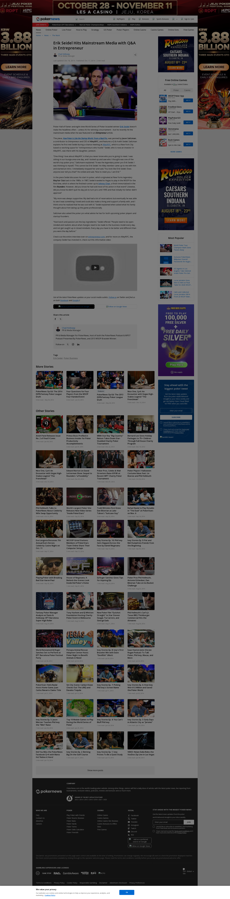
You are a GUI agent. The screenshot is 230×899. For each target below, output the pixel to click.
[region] (115, 892)
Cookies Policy (50, 895)
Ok (127, 892)
